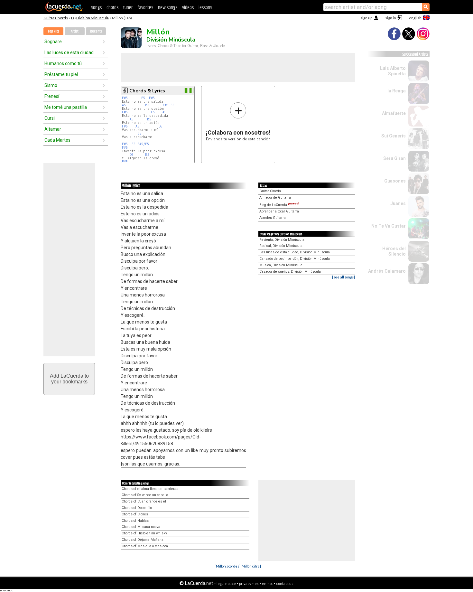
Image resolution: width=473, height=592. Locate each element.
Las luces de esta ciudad (69, 52)
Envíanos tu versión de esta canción (238, 121)
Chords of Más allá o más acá (145, 546)
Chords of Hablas (135, 521)
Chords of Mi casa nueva (141, 527)
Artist (75, 31)
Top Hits (53, 31)
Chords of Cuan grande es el (144, 501)
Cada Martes (57, 140)
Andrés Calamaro (387, 271)
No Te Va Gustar (388, 226)
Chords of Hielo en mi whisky (144, 533)
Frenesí (51, 96)
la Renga (396, 90)
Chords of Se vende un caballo (145, 495)
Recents (96, 31)
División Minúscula (92, 17)
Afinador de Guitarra (275, 197)
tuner (128, 8)
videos (188, 8)
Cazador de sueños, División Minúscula (290, 271)
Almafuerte (394, 113)
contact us (284, 583)
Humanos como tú (63, 63)
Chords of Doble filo (137, 508)
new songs (167, 8)
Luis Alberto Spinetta (393, 71)
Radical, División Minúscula (280, 246)
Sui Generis (393, 135)
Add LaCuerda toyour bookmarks (69, 378)
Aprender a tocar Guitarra (279, 211)
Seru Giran (394, 158)
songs (96, 8)
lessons (205, 8)
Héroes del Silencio (394, 251)
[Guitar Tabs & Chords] (64, 10)
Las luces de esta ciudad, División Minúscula (294, 252)
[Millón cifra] (250, 566)
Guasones (395, 180)
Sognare (53, 41)
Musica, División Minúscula (280, 265)
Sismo (50, 85)
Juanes (398, 203)
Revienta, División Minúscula (281, 240)
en (264, 583)
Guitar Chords (55, 17)
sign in (390, 17)
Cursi (49, 118)
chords (112, 8)
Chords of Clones (135, 514)
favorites (145, 8)
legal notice (226, 583)
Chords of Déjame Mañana (142, 540)
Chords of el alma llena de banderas (150, 489)
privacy (245, 583)
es (257, 583)
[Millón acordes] (227, 566)
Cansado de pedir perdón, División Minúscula (294, 259)
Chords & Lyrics (147, 91)
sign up (366, 17)
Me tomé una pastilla (65, 107)
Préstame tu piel (61, 74)
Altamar (52, 129)
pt (271, 583)
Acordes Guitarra (272, 218)
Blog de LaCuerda (279, 205)
